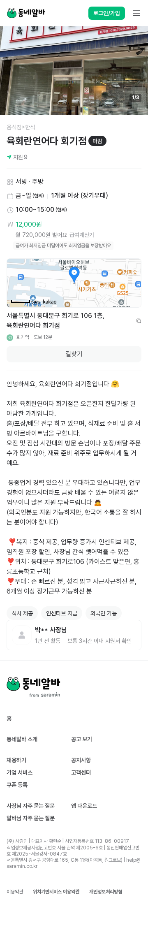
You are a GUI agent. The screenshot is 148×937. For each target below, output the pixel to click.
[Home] (26, 13)
